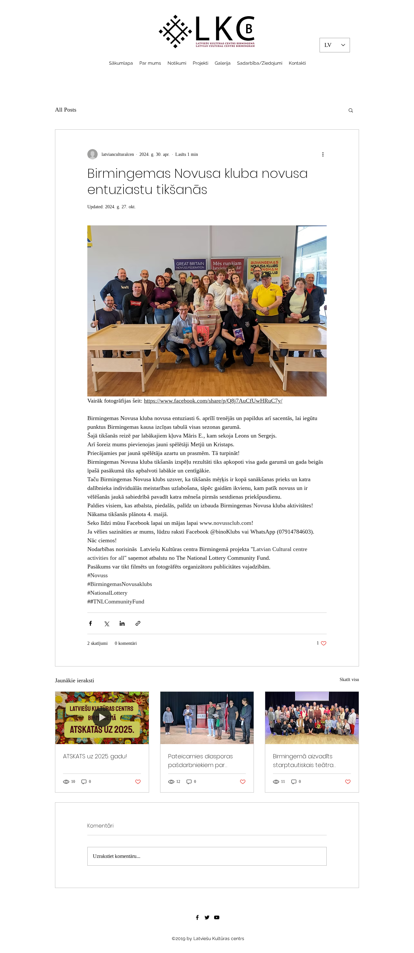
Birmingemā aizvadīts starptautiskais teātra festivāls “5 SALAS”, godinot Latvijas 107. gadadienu (309, 760)
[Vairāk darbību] (323, 154)
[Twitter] (207, 917)
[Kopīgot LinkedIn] (122, 623)
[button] (351, 110)
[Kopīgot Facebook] (90, 623)
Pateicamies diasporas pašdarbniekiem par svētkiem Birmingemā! (200, 760)
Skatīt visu (349, 679)
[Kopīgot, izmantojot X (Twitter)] (106, 623)
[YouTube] (216, 917)
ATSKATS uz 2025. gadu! (95, 756)
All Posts (65, 109)
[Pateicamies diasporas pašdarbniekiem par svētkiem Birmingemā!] (207, 718)
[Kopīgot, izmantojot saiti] (138, 623)
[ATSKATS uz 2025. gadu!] (102, 718)
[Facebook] (197, 917)
